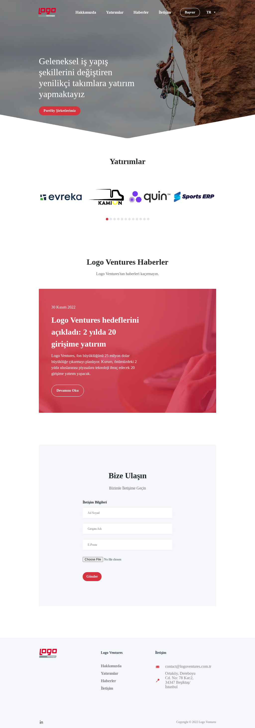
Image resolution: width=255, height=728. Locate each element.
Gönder (92, 576)
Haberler (141, 12)
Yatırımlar (115, 12)
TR (208, 12)
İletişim (165, 12)
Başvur (190, 12)
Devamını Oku (68, 390)
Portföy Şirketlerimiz (60, 111)
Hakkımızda (85, 12)
